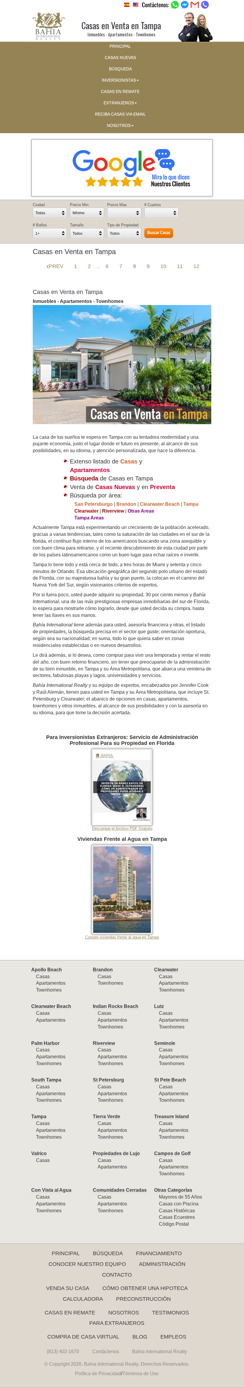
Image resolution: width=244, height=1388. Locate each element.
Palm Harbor (45, 1043)
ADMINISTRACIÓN (162, 1264)
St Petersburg (108, 1079)
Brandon (103, 969)
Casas (43, 976)
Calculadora (83, 1299)
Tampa (38, 1116)
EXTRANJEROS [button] (119, 103)
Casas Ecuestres (177, 1217)
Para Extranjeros (116, 1323)
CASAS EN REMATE (120, 91)
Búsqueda (108, 1253)
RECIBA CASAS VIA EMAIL (120, 114)
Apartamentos (50, 983)
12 (196, 266)
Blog (139, 1337)
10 (163, 266)
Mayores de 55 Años (180, 1196)
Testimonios (170, 1313)
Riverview (104, 1043)
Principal (66, 1253)
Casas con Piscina (178, 1203)
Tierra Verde (106, 1116)
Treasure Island (171, 1116)
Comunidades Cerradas (120, 1190)
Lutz (159, 1006)
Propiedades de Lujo (116, 1153)
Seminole (164, 1043)
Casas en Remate (70, 1313)
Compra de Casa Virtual (83, 1337)
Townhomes (49, 989)
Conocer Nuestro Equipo (87, 1264)
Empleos (173, 1337)
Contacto (117, 1275)
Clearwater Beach (51, 1006)
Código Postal (174, 1224)
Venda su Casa (67, 1288)
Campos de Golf (172, 1153)
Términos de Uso (140, 1373)
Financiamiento (159, 1253)
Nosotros (123, 1313)
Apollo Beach (46, 969)
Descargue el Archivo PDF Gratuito (122, 828)
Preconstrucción (143, 1299)
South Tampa (46, 1079)
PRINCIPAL (120, 46)
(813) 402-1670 (63, 1351)
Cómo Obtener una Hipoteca (145, 1288)
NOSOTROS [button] (119, 125)
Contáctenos (105, 1351)
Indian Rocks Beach (115, 1006)
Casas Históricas (177, 1210)
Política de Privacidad (98, 1373)
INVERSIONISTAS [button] (119, 80)
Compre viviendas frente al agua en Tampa (122, 937)
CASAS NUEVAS (120, 57)
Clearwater (166, 969)
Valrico (39, 1153)
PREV (56, 266)
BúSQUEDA (120, 69)
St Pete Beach (170, 1079)
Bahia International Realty (159, 1351)
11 (180, 266)
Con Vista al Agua (51, 1190)
